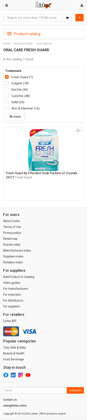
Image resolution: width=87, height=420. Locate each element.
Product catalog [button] (26, 34)
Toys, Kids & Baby (14, 347)
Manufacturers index (17, 250)
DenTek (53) (19, 90)
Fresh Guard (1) (22, 77)
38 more (15, 116)
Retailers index (13, 262)
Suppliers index (13, 256)
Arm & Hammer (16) (25, 108)
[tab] (43, 33)
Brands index (11, 244)
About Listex (11, 221)
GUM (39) (17, 102)
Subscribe (75, 390)
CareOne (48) (20, 96)
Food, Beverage (13, 359)
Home (6, 43)
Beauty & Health (23, 43)
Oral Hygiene (44, 43)
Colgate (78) (20, 83)
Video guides (11, 282)
